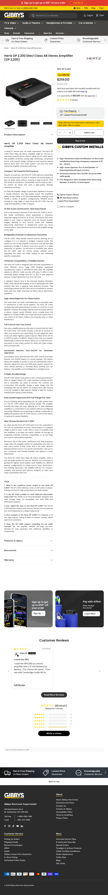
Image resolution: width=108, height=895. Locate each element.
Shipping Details (11, 842)
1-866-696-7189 (24, 816)
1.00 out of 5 (61, 705)
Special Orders (62, 845)
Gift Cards (60, 863)
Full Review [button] (19, 685)
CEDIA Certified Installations (68, 851)
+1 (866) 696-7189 (29, 8)
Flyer (101, 8)
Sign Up (38, 613)
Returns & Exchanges (13, 845)
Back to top (54, 781)
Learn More (91, 613)
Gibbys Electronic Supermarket (22, 885)
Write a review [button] (54, 733)
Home (6, 48)
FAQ (86, 8)
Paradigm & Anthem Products (69, 848)
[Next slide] (99, 671)
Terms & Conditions (64, 815)
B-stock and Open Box (66, 842)
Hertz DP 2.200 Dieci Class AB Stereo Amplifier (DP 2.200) (27, 48)
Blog (93, 8)
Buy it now (80, 141)
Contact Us (61, 806)
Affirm (6, 848)
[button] (99, 15)
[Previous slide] (8, 671)
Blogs (58, 860)
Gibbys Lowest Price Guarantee (17, 854)
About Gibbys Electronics (67, 799)
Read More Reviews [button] (54, 694)
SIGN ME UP (78, 3)
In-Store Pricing (11, 857)
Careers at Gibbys (64, 809)
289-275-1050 (23, 820)
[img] (20, 649)
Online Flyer (61, 857)
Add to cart (89, 132)
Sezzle (6, 851)
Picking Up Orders (11, 839)
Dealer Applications (64, 854)
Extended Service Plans (66, 839)
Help (78, 8)
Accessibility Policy (64, 812)
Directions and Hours (65, 803)
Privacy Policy (62, 818)
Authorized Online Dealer (14, 860)
